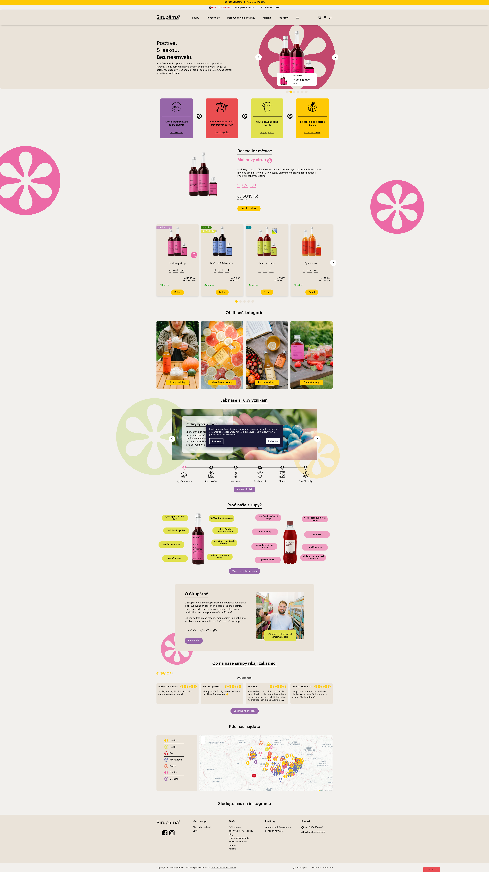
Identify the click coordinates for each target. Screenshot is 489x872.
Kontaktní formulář (274, 802)
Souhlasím (273, 441)
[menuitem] (195, 18)
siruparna (172, 803)
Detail (244, 179)
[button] (264, 43)
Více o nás (193, 611)
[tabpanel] (177, 231)
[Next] (333, 234)
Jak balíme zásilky (312, 104)
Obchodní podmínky (202, 798)
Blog (231, 805)
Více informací (230, 435)
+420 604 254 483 (314, 798)
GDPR (195, 802)
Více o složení (176, 104)
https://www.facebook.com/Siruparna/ (164, 803)
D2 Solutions (315, 839)
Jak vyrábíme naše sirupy (241, 802)
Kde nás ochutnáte (238, 813)
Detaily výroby (222, 103)
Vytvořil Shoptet (299, 839)
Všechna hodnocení (244, 682)
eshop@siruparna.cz (315, 803)
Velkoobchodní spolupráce (278, 798)
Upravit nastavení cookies (223, 839)
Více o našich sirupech (244, 542)
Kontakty (233, 816)
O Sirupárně (235, 798)
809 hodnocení (244, 649)
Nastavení (216, 441)
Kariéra (232, 820)
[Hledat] (319, 17)
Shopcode (328, 839)
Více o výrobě (244, 460)
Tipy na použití (267, 104)
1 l (238, 156)
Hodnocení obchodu (239, 809)
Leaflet (321, 761)
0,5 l (245, 156)
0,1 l (253, 156)
